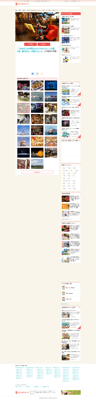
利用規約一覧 (46, 386)
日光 (64, 178)
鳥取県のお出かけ (66, 373)
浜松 (74, 186)
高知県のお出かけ (66, 378)
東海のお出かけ (48, 367)
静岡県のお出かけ (49, 373)
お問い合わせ (18, 386)
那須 (74, 168)
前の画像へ (31, 44)
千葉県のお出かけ (40, 372)
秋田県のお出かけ (19, 375)
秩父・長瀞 (65, 170)
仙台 (64, 173)
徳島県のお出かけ (66, 381)
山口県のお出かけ (66, 372)
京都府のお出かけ (57, 370)
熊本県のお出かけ (76, 373)
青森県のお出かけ (19, 372)
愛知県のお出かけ (49, 369)
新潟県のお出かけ (30, 372)
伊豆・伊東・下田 (66, 180)
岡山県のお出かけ (66, 370)
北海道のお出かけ (19, 369)
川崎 (64, 175)
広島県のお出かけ (66, 369)
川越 (69, 186)
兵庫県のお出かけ (57, 372)
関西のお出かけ (56, 367)
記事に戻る (37, 172)
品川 (69, 178)
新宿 (69, 173)
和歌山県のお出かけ (57, 375)
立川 (74, 175)
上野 (69, 183)
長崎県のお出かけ (76, 372)
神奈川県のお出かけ (40, 370)
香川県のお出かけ (66, 379)
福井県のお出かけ (30, 376)
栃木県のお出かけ (40, 376)
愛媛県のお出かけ (66, 376)
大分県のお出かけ (76, 375)
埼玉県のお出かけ (40, 373)
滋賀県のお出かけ (57, 376)
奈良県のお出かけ (57, 373)
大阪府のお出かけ (57, 369)
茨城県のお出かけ (40, 378)
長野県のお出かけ (30, 369)
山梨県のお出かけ (30, 370)
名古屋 (69, 168)
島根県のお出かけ (66, 375)
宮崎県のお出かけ (76, 376)
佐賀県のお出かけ (76, 370)
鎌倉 (64, 183)
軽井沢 (64, 188)
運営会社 (28, 386)
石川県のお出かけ (30, 373)
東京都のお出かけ (40, 369)
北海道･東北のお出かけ (20, 367)
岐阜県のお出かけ (49, 370)
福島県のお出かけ (19, 378)
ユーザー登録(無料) (72, 1)
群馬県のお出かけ (40, 375)
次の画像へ (43, 44)
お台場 (76, 170)
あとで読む (66, 1)
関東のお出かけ (40, 367)
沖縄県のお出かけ (76, 379)
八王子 (74, 183)
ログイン (79, 1)
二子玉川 (74, 173)
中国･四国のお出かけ (66, 367)
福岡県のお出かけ (76, 369)
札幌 (69, 175)
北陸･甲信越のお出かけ (31, 367)
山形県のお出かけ (19, 376)
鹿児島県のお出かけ (76, 378)
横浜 (64, 168)
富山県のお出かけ (30, 375)
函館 (74, 188)
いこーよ (18, 1)
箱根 (64, 186)
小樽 (70, 188)
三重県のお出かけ (49, 372)
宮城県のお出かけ (19, 370)
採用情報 (36, 386)
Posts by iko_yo (64, 304)
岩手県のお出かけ (19, 373)
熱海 (74, 180)
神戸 (71, 170)
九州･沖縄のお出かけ (76, 367)
